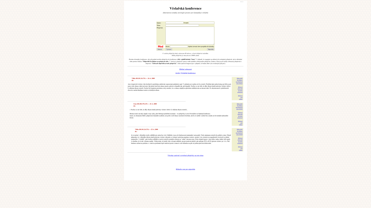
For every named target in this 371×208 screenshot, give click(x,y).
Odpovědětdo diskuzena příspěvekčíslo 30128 (239, 106)
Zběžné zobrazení (185, 69)
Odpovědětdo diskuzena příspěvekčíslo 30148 (239, 131)
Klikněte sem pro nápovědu (185, 169)
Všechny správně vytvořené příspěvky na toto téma (185, 155)
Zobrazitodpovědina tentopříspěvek (240, 89)
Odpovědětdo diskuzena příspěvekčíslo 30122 (239, 80)
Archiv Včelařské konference (185, 73)
